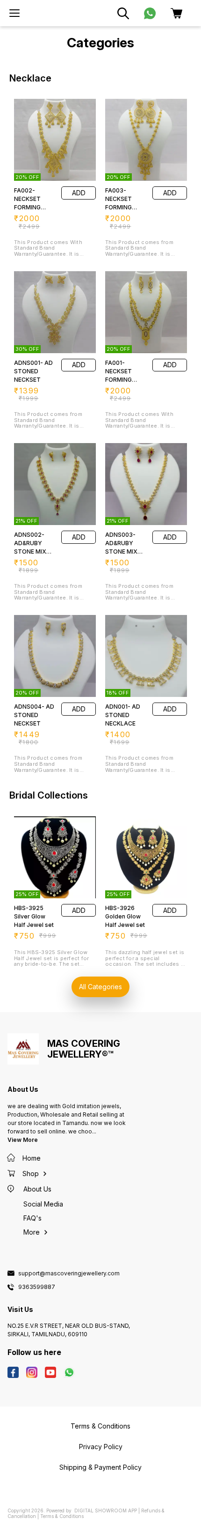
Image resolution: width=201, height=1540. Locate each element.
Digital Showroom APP (105, 1510)
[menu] (14, 13)
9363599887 (36, 1287)
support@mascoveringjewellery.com (69, 1273)
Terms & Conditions (62, 1516)
